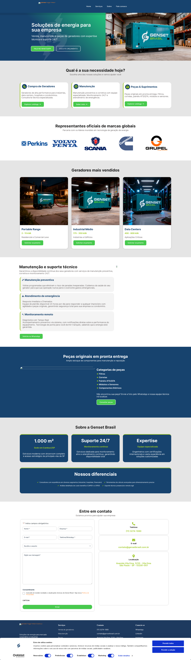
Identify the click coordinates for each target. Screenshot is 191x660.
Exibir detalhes (124, 656)
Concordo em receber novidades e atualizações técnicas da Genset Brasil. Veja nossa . (57, 593)
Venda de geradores (66, 630)
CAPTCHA (26, 600)
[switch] (70, 655)
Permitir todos (168, 643)
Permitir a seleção (168, 650)
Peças (60, 638)
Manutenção (63, 634)
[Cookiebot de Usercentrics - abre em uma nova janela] (18, 655)
